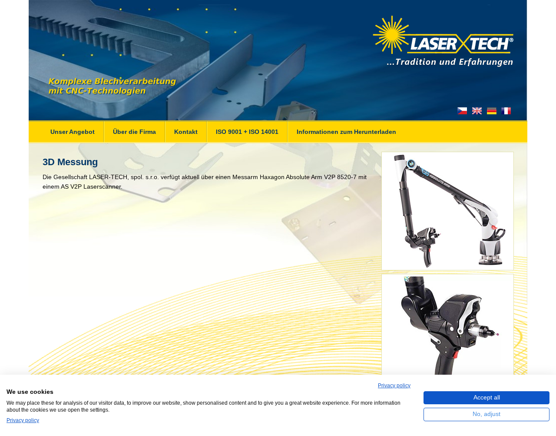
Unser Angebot (72, 131)
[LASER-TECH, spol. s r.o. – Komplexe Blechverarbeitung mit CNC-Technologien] (279, 41)
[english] (477, 110)
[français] (506, 110)
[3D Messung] (447, 268)
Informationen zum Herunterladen (346, 131)
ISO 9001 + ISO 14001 (247, 131)
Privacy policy (394, 386)
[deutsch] (491, 110)
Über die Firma (134, 131)
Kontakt (186, 131)
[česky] (462, 110)
